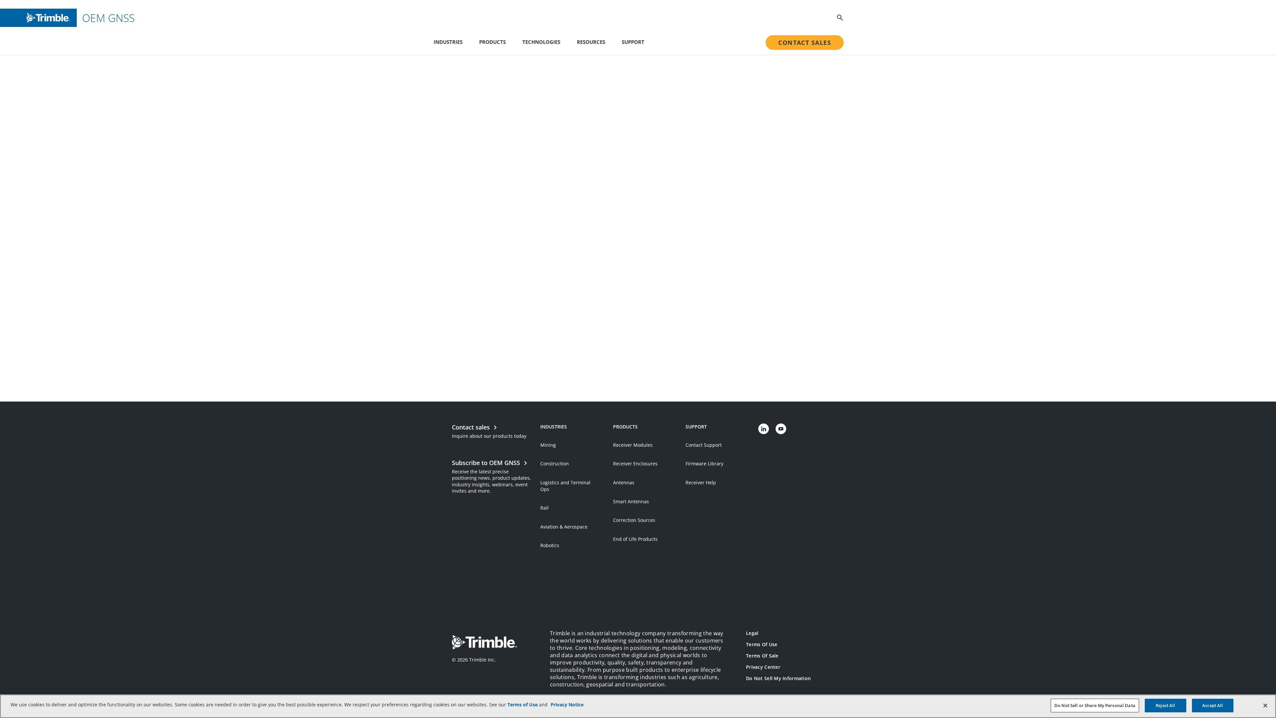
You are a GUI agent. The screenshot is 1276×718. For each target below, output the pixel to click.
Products (492, 42)
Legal (752, 633)
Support (633, 42)
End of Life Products (635, 539)
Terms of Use (761, 644)
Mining (548, 445)
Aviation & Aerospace (563, 527)
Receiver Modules (633, 445)
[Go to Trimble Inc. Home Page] (484, 643)
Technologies (541, 42)
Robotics (549, 545)
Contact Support (704, 445)
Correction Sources (634, 520)
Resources (591, 42)
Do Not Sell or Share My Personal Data (1094, 705)
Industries (448, 42)
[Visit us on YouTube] (781, 428)
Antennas (623, 482)
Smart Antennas (631, 501)
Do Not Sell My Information (778, 678)
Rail (544, 508)
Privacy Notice (567, 704)
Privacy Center (763, 667)
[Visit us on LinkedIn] (763, 428)
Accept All (1212, 705)
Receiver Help (701, 482)
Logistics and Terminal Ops (565, 485)
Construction (554, 463)
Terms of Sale (762, 656)
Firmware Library (704, 463)
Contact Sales (804, 43)
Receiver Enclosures (635, 463)
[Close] (1265, 705)
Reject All (1165, 705)
